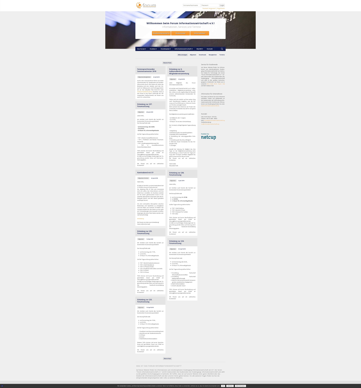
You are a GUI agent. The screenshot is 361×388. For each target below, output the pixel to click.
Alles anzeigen (182, 55)
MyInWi (199, 49)
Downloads (202, 55)
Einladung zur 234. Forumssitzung (176, 242)
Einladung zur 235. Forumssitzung (144, 232)
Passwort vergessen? (209, 8)
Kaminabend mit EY (145, 172)
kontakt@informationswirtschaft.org (214, 120)
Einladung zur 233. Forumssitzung (144, 300)
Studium (153, 49)
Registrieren (221, 8)
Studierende (180, 33)
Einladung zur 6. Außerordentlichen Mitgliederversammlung (179, 71)
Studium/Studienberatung (144, 91)
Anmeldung (140, 218)
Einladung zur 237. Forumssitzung (144, 105)
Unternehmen (199, 33)
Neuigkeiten (213, 55)
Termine (222, 55)
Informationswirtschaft (183, 49)
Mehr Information (240, 386)
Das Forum (141, 49)
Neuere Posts (167, 63)
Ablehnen (230, 386)
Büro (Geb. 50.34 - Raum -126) (216, 84)
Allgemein (193, 55)
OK (223, 386)
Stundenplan (165, 49)
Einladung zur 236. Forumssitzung (176, 174)
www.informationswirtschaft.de (210, 106)
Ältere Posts (167, 358)
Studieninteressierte (161, 33)
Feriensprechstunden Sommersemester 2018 (146, 70)
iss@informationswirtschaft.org (210, 124)
